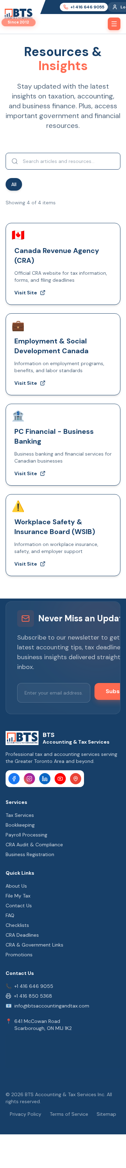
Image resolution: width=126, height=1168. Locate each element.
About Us (16, 886)
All (13, 184)
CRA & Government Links (34, 945)
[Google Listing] (75, 778)
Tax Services (20, 815)
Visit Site (25, 292)
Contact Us (19, 905)
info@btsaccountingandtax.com (51, 1006)
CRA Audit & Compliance (34, 844)
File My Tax (18, 896)
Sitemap (106, 1114)
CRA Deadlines (22, 935)
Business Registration (30, 854)
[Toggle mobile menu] (114, 24)
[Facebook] (14, 778)
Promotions (19, 954)
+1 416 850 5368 (33, 996)
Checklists (17, 925)
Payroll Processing (26, 835)
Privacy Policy (25, 1114)
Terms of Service (69, 1114)
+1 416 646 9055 (33, 986)
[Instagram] (29, 778)
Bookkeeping (20, 825)
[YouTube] (60, 778)
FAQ (10, 915)
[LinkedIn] (44, 778)
